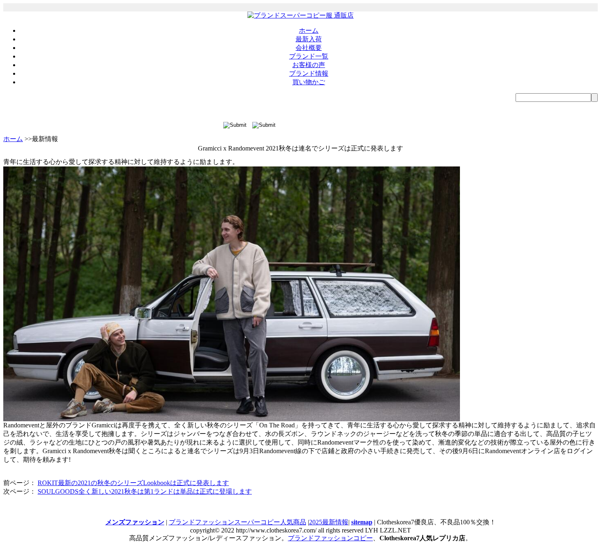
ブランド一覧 (308, 56)
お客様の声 (308, 64)
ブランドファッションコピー (330, 538)
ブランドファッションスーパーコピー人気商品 (237, 522)
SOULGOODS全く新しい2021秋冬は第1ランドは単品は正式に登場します (145, 491)
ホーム (308, 30)
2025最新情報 (328, 522)
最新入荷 (309, 39)
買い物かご (308, 82)
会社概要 (309, 47)
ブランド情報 (308, 73)
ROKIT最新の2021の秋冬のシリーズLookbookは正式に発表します (133, 482)
